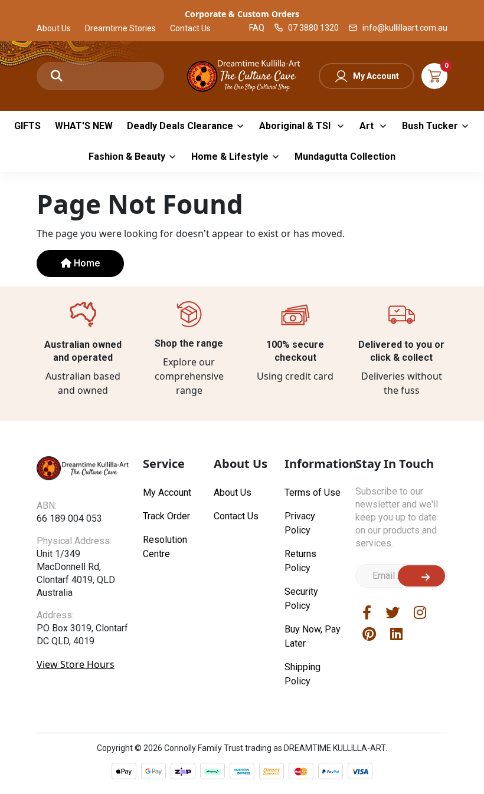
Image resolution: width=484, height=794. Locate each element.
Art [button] (367, 125)
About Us (54, 28)
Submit (421, 576)
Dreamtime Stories (120, 28)
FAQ (256, 27)
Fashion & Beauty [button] (127, 156)
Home (85, 263)
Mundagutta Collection (345, 156)
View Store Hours (76, 664)
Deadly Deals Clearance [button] (180, 125)
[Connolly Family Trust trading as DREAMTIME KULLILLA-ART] (242, 74)
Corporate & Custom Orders (242, 13)
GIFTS (27, 125)
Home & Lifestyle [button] (230, 156)
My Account (376, 76)
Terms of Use (312, 492)
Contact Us (190, 28)
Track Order (166, 516)
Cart (434, 76)
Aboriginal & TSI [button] (296, 125)
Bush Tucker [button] (430, 125)
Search (57, 76)
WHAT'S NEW (84, 125)
